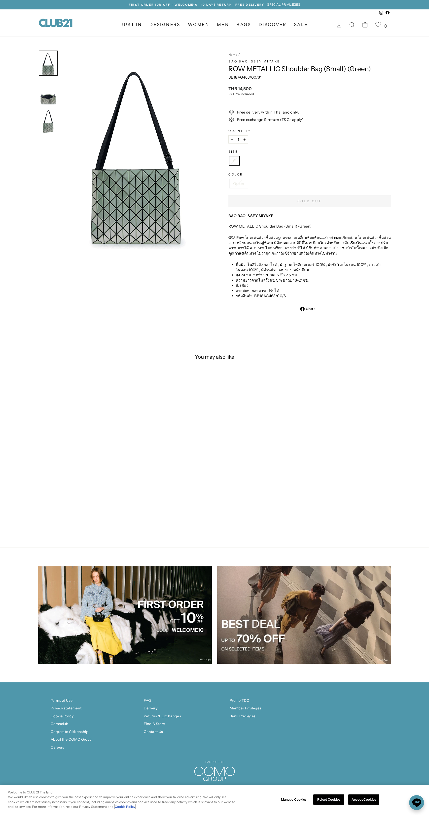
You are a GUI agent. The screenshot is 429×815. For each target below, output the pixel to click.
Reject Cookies (328, 799)
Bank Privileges (243, 716)
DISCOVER (272, 24)
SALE (301, 24)
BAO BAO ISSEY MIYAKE (254, 61)
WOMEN (199, 24)
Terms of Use (62, 700)
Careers (57, 747)
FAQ (147, 700)
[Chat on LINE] (416, 802)
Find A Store (154, 724)
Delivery (150, 708)
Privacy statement (66, 708)
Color (235, 174)
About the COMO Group (71, 739)
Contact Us (153, 731)
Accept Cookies (364, 799)
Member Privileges (245, 708)
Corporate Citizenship (69, 731)
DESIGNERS (164, 24)
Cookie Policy (62, 716)
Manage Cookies (294, 799)
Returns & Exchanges (162, 716)
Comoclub (59, 724)
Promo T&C (239, 700)
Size (233, 151)
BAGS (244, 24)
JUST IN (131, 24)
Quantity (239, 131)
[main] (214, 800)
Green (238, 183)
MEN (223, 24)
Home (233, 55)
